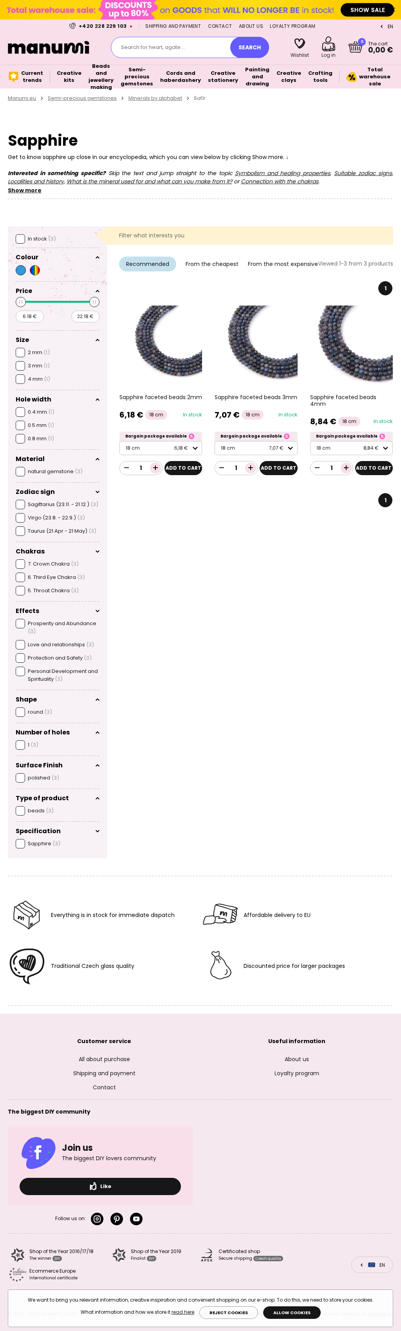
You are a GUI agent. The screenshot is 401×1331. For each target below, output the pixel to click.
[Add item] (155, 468)
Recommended (147, 264)
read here (183, 1312)
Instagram (99, 1219)
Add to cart (183, 468)
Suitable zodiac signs (363, 173)
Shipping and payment (173, 26)
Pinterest (118, 1219)
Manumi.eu (22, 98)
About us (251, 26)
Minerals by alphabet (155, 98)
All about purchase (104, 1059)
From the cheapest (212, 264)
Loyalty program (292, 26)
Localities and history (36, 181)
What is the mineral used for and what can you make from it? (149, 181)
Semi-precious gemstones (82, 98)
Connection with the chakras (279, 181)
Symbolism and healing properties (283, 173)
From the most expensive (283, 264)
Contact (220, 26)
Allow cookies (292, 1312)
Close (393, 10)
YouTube (138, 1219)
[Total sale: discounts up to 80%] (200, 9)
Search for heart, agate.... (153, 47)
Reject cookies (229, 1312)
